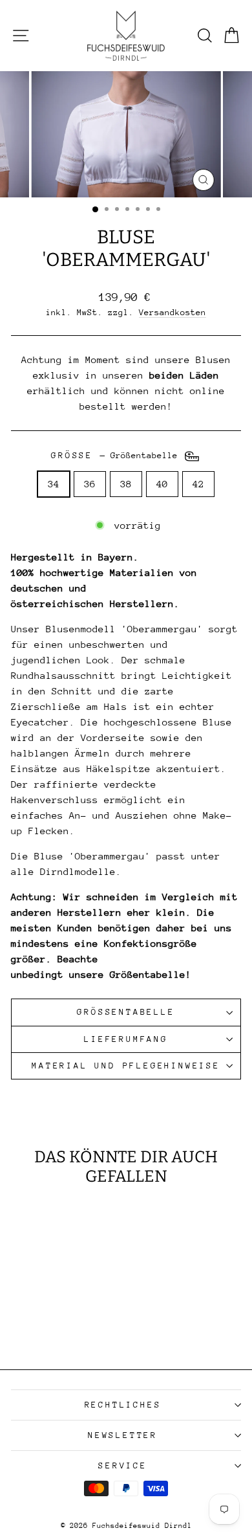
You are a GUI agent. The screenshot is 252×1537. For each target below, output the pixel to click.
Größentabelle (125, 1012)
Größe (117, 456)
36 (90, 483)
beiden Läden (184, 375)
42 (198, 483)
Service (122, 1465)
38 (126, 483)
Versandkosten (172, 312)
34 (53, 483)
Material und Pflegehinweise (126, 1065)
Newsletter (123, 1435)
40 (162, 483)
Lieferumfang (126, 1039)
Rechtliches (123, 1405)
